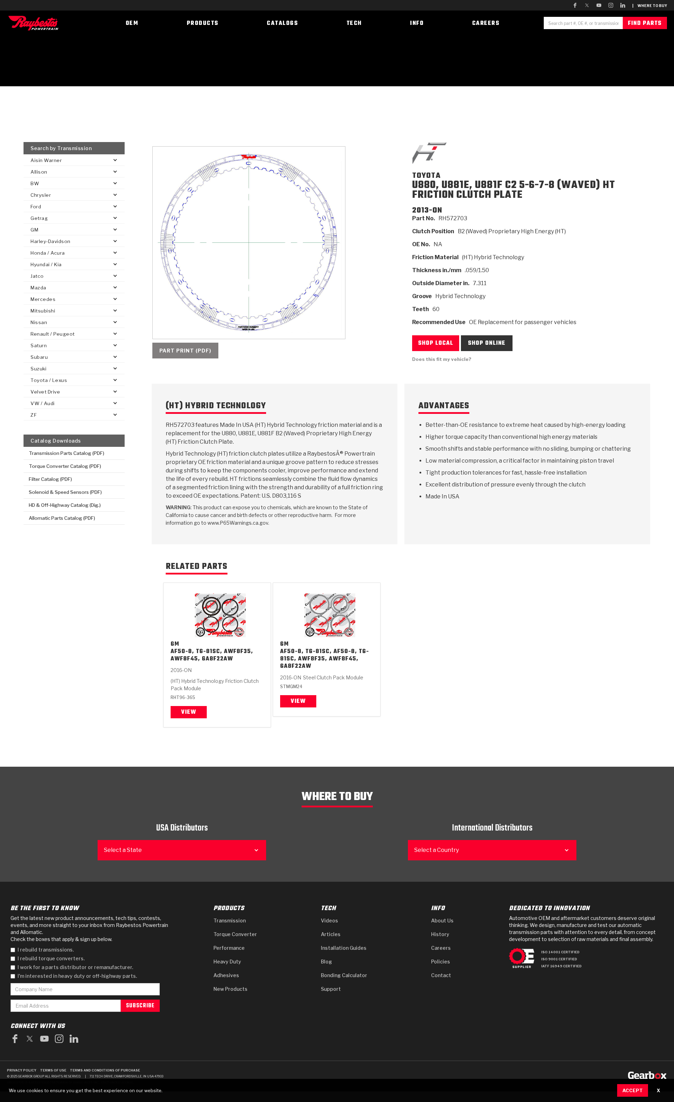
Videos (329, 920)
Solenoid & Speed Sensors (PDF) (65, 492)
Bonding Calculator (344, 975)
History (440, 934)
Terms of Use (53, 1070)
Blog (326, 962)
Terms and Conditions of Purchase (105, 1070)
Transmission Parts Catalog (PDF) (66, 453)
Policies (440, 962)
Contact (441, 975)
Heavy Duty (227, 962)
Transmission (229, 920)
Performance (229, 948)
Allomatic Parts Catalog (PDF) (62, 518)
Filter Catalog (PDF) (50, 479)
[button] (74, 160)
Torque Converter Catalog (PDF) (65, 466)
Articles (331, 934)
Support (331, 989)
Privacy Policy (22, 1070)
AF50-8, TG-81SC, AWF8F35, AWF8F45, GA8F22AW (212, 655)
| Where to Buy (649, 6)
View (188, 712)
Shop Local (435, 343)
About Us (442, 920)
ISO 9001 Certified (559, 959)
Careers (441, 948)
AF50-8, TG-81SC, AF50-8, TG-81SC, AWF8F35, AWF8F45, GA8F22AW (324, 659)
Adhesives (226, 975)
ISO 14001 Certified (560, 952)
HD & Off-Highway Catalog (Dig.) (65, 505)
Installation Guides (343, 948)
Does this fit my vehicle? (441, 359)
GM (175, 644)
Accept (632, 1090)
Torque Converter (235, 934)
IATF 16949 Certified (561, 966)
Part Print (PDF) (185, 351)
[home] (35, 23)
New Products (230, 989)
